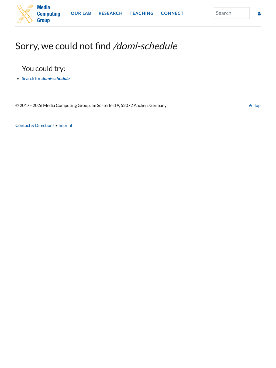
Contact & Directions (34, 125)
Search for (46, 78)
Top (257, 105)
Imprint (65, 125)
